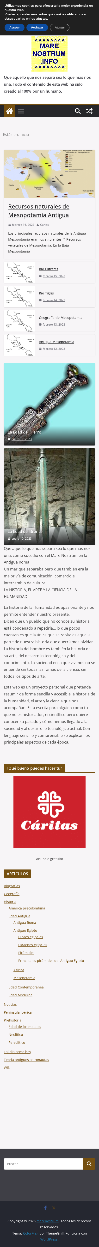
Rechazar (37, 27)
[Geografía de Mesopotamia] (19, 321)
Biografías (12, 886)
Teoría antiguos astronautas (26, 1059)
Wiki (7, 1067)
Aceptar (14, 27)
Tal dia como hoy (17, 1052)
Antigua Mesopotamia (56, 341)
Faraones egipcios (32, 944)
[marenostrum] (9, 111)
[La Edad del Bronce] (49, 496)
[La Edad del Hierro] (49, 404)
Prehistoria (12, 1020)
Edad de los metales (25, 1026)
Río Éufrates (48, 269)
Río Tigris (46, 293)
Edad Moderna (20, 995)
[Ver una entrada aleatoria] (89, 111)
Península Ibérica (18, 1012)
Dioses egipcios (30, 937)
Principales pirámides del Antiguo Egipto (51, 960)
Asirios (18, 970)
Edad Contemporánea (26, 987)
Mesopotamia (24, 978)
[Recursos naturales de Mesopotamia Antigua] (49, 174)
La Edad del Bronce (25, 531)
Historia (10, 901)
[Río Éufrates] (19, 272)
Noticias (10, 1004)
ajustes (41, 19)
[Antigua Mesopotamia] (19, 345)
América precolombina (27, 908)
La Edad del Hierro (24, 432)
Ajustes (60, 27)
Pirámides (26, 952)
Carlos (44, 225)
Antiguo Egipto (25, 930)
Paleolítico (17, 1042)
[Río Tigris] (19, 296)
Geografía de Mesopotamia (60, 317)
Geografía (11, 894)
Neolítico (16, 1034)
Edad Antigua (19, 916)
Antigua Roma (24, 922)
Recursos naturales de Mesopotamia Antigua (38, 210)
